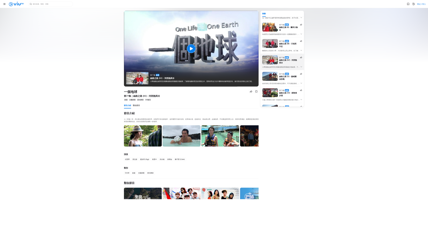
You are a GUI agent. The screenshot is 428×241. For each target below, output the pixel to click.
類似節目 (136, 105)
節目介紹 (127, 105)
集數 (264, 13)
